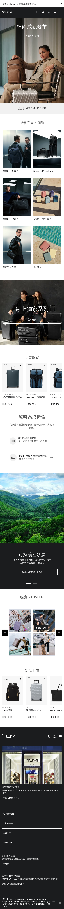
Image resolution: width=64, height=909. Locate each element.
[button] (28, 583)
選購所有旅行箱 (41, 219)
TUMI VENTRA (7, 394)
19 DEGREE (30, 708)
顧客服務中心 (9, 824)
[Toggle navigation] (60, 12)
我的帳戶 (7, 833)
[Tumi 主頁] (7, 12)
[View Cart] (54, 12)
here (5, 906)
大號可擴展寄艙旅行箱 (12, 397)
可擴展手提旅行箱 (34, 710)
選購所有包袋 (9, 219)
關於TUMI (7, 843)
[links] (32, 440)
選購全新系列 (32, 36)
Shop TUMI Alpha (42, 171)
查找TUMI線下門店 (11, 798)
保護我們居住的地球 (32, 572)
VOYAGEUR (6, 708)
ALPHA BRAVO (31, 394)
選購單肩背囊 (9, 267)
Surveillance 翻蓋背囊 (35, 397)
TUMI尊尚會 (8, 814)
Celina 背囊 (7, 710)
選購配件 (37, 267)
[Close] (61, 3)
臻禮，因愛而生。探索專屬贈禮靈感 (19, 4)
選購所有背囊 (9, 171)
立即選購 (32, 320)
